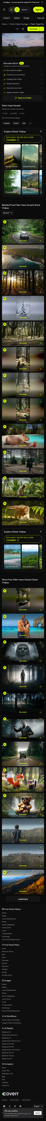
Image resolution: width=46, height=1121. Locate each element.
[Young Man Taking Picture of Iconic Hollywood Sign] (23, 830)
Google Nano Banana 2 (9, 1035)
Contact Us (5, 1085)
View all (40, 18)
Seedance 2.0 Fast (8, 1044)
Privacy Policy (14, 1100)
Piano (4, 957)
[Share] (23, 29)
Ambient (4, 969)
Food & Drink (6, 928)
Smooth (4, 963)
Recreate (23, 241)
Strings (4, 972)
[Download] (40, 241)
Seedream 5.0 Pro (8, 1053)
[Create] (11, 9)
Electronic (5, 966)
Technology (6, 936)
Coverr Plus (5, 1071)
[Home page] (10, 1094)
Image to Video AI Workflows (11, 1023)
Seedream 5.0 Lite (8, 1056)
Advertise (5, 1082)
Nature (4, 913)
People (4, 916)
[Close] (43, 2)
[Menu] (4, 9)
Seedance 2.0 (6, 1038)
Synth (4, 948)
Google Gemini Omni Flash (11, 1050)
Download (33, 29)
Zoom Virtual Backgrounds (11, 939)
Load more (23, 899)
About (4, 1068)
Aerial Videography (8, 925)
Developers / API (7, 1073)
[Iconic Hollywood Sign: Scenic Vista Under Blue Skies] (23, 856)
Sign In (38, 9)
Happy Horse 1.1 (7, 1058)
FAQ (3, 1079)
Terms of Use (26, 1100)
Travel (4, 930)
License (4, 1100)
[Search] (17, 9)
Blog (3, 1076)
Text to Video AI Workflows (11, 1020)
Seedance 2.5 (6, 1032)
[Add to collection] (17, 29)
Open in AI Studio (24, 98)
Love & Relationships (9, 919)
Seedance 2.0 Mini (8, 1047)
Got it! (37, 1113)
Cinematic (5, 960)
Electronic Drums (7, 951)
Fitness (4, 922)
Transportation (7, 933)
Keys (3, 954)
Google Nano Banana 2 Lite (11, 1041)
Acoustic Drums (7, 975)
